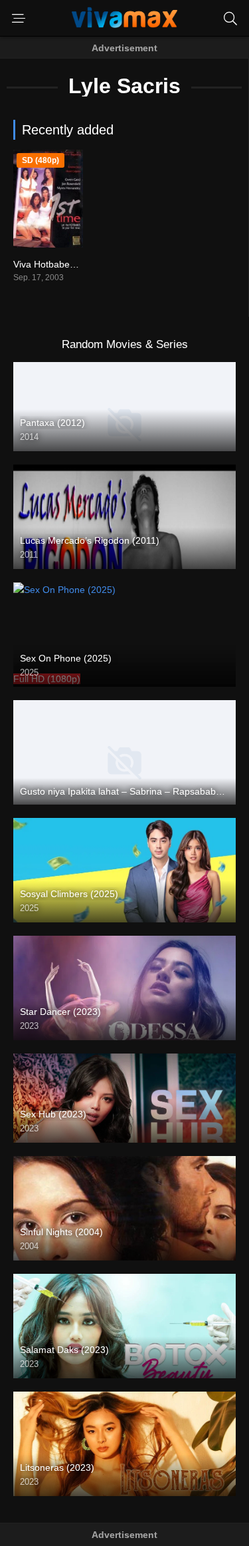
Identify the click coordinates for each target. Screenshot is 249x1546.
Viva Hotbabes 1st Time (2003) (78, 264)
